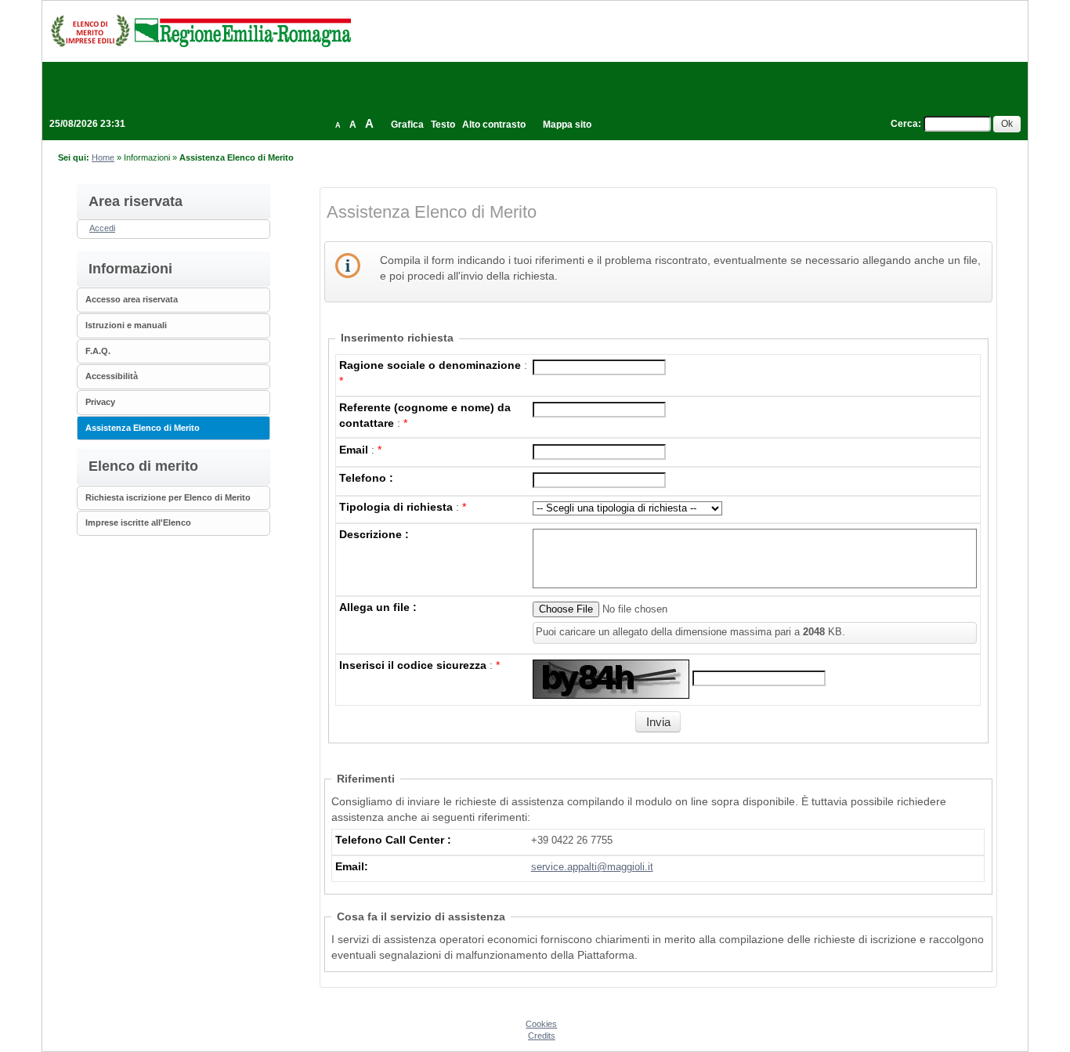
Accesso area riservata (131, 299)
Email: (351, 866)
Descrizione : (374, 534)
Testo (443, 124)
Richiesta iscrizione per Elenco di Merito (168, 497)
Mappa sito (567, 124)
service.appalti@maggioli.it (592, 867)
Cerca (904, 123)
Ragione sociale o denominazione (430, 365)
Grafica (407, 124)
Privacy (100, 402)
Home (103, 157)
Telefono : (366, 478)
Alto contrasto (494, 124)
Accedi (102, 228)
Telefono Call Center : (393, 839)
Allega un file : (378, 607)
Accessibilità (111, 376)
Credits (541, 1035)
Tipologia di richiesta (396, 507)
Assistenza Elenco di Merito (142, 427)
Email (353, 449)
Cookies (541, 1024)
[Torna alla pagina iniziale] (200, 30)
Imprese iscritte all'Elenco (138, 522)
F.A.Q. (97, 351)
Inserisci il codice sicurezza (412, 665)
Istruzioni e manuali (126, 325)
